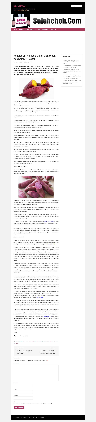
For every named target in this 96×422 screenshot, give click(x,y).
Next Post (47, 350)
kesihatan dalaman (48, 221)
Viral (24, 341)
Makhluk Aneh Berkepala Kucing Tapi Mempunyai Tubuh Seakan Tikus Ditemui (72, 71)
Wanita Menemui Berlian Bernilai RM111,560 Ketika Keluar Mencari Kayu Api (71, 61)
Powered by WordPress (28, 417)
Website (16, 395)
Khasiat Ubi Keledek (34, 341)
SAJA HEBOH (20, 6)
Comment (16, 364)
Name (15, 383)
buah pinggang (39, 297)
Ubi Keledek (50, 341)
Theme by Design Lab (39, 417)
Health (21, 29)
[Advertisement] (48, 41)
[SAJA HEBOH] (48, 21)
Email (15, 389)
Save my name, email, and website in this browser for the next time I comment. (33, 403)
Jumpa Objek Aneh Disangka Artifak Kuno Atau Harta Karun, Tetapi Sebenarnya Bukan (72, 82)
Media (31, 29)
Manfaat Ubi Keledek (43, 341)
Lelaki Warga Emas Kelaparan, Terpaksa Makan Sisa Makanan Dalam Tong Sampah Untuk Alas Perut (72, 76)
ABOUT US (53, 29)
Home (15, 29)
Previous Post (25, 350)
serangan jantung (50, 244)
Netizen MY (26, 62)
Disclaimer (37, 29)
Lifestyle (26, 29)
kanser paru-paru (48, 316)
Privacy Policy (45, 29)
